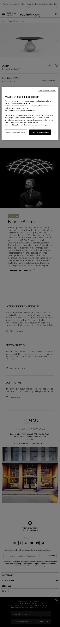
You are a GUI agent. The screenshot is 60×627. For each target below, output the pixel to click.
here (15, 125)
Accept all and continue (40, 132)
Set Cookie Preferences (16, 132)
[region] (30, 113)
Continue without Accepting (47, 90)
